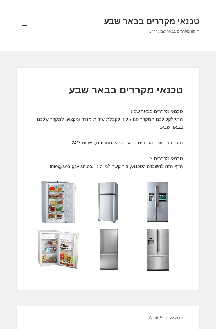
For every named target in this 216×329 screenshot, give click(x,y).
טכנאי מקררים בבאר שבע (151, 21)
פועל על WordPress (166, 317)
